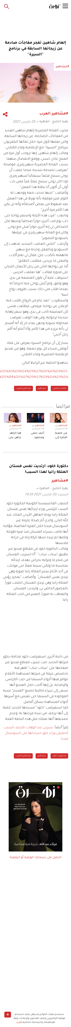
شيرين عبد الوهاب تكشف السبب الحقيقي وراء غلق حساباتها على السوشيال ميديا (36, 733)
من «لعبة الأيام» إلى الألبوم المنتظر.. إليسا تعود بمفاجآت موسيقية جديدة (60, 436)
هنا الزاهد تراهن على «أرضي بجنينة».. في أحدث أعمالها (13, 436)
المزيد (19, 1022)
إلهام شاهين (59, 388)
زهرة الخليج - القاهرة (53, 121)
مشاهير (42, 388)
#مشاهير (62, 426)
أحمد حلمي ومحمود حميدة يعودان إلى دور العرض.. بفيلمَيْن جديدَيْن (35, 436)
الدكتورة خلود (59, 756)
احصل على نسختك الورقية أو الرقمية (35, 857)
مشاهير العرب (23, 388)
